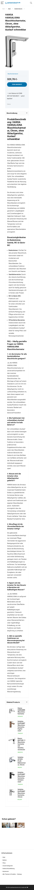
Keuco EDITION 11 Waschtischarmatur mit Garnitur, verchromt (21, 744)
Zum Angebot (17, 84)
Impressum (6, 871)
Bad (9, 8)
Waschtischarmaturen (13, 73)
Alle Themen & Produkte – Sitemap (12, 874)
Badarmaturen (18, 8)
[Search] (31, 2)
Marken (5, 860)
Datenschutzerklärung (9, 868)
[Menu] (2, 2)
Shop (4, 863)
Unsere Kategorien (8, 865)
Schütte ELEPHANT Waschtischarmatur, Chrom (21, 793)
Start (3, 8)
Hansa (9, 104)
